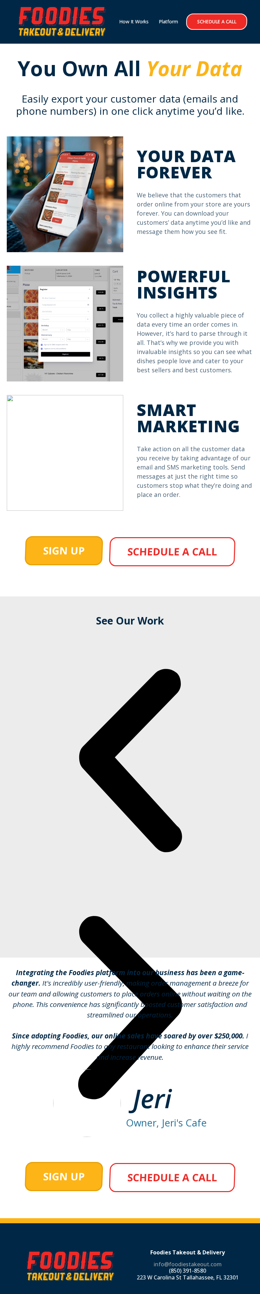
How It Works (134, 21)
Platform (168, 21)
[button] (130, 761)
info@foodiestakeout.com (188, 1264)
